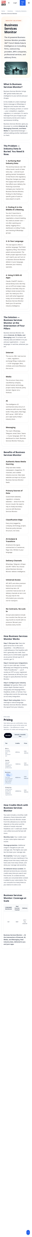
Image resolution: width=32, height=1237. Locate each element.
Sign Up (22, 3)
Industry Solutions (21, 11)
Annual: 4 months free (20, 735)
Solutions (10, 11)
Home (3, 11)
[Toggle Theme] (8, 2)
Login (15, 3)
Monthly (8, 735)
